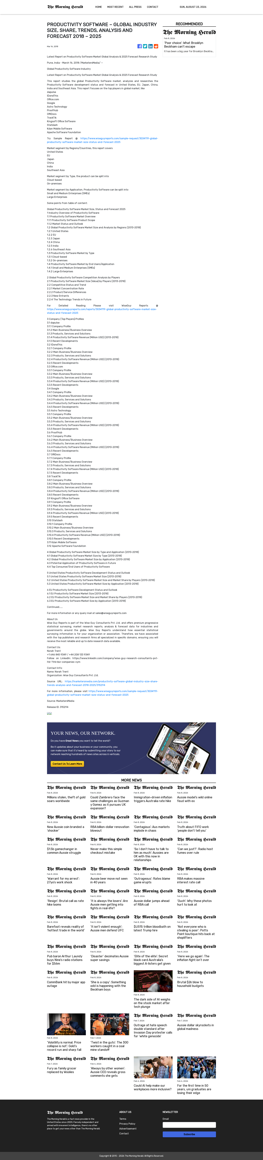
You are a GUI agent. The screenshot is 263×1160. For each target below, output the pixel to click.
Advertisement (128, 1128)
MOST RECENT (115, 6)
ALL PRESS (135, 6)
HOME (98, 6)
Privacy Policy (127, 1123)
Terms (122, 1118)
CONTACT (152, 6)
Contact (124, 1133)
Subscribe (189, 1134)
